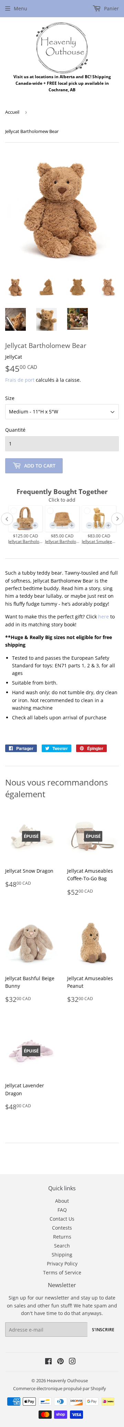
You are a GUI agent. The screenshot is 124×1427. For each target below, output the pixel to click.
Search (62, 1245)
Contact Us (62, 1218)
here (103, 616)
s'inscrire (103, 1330)
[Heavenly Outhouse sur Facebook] (48, 1362)
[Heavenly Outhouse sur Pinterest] (60, 1362)
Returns (62, 1236)
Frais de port (19, 380)
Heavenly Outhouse (67, 1380)
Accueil (12, 112)
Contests (62, 1227)
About (62, 1201)
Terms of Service (62, 1272)
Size (9, 398)
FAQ (62, 1210)
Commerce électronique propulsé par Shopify (59, 1388)
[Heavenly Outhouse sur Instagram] (72, 1362)
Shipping (62, 1254)
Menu (20, 8)
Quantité (15, 430)
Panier (111, 8)
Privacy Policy (62, 1263)
